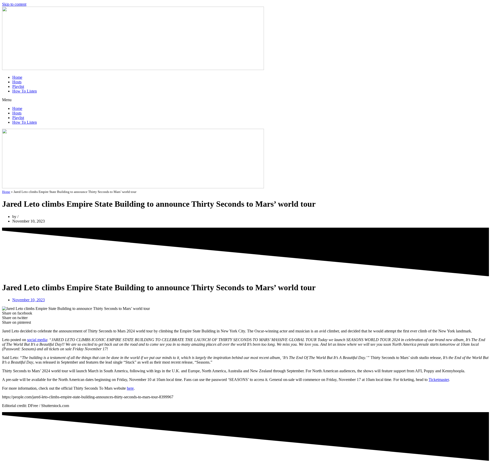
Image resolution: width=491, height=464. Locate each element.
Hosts (16, 82)
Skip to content (14, 4)
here (130, 388)
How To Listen (24, 91)
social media (37, 340)
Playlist (18, 86)
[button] (245, 100)
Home (17, 77)
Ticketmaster (439, 379)
